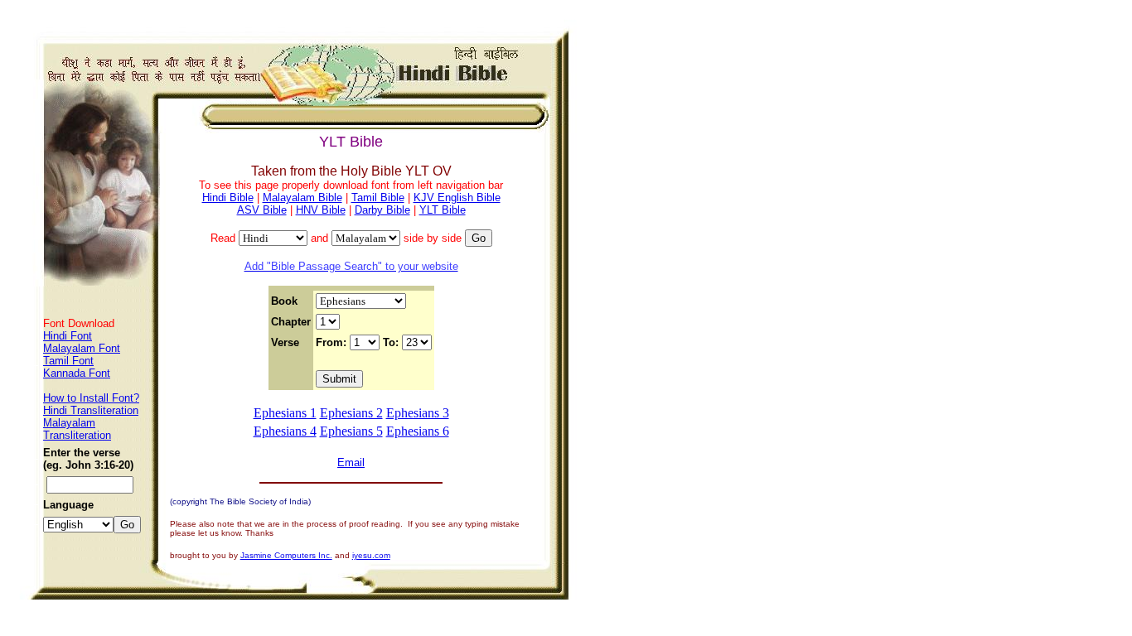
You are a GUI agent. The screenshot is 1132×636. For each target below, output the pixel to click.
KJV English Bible (457, 197)
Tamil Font (68, 360)
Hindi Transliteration (90, 410)
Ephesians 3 (417, 413)
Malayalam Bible (302, 197)
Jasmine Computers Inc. (286, 555)
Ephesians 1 (285, 413)
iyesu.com (371, 555)
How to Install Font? (91, 398)
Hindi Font (67, 336)
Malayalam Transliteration (77, 429)
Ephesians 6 (417, 431)
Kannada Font (76, 373)
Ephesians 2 (351, 413)
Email (351, 462)
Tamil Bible (377, 197)
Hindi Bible (228, 197)
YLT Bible (442, 210)
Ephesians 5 (351, 431)
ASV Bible (262, 210)
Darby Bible (382, 210)
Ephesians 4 (285, 431)
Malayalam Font (81, 348)
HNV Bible (321, 210)
